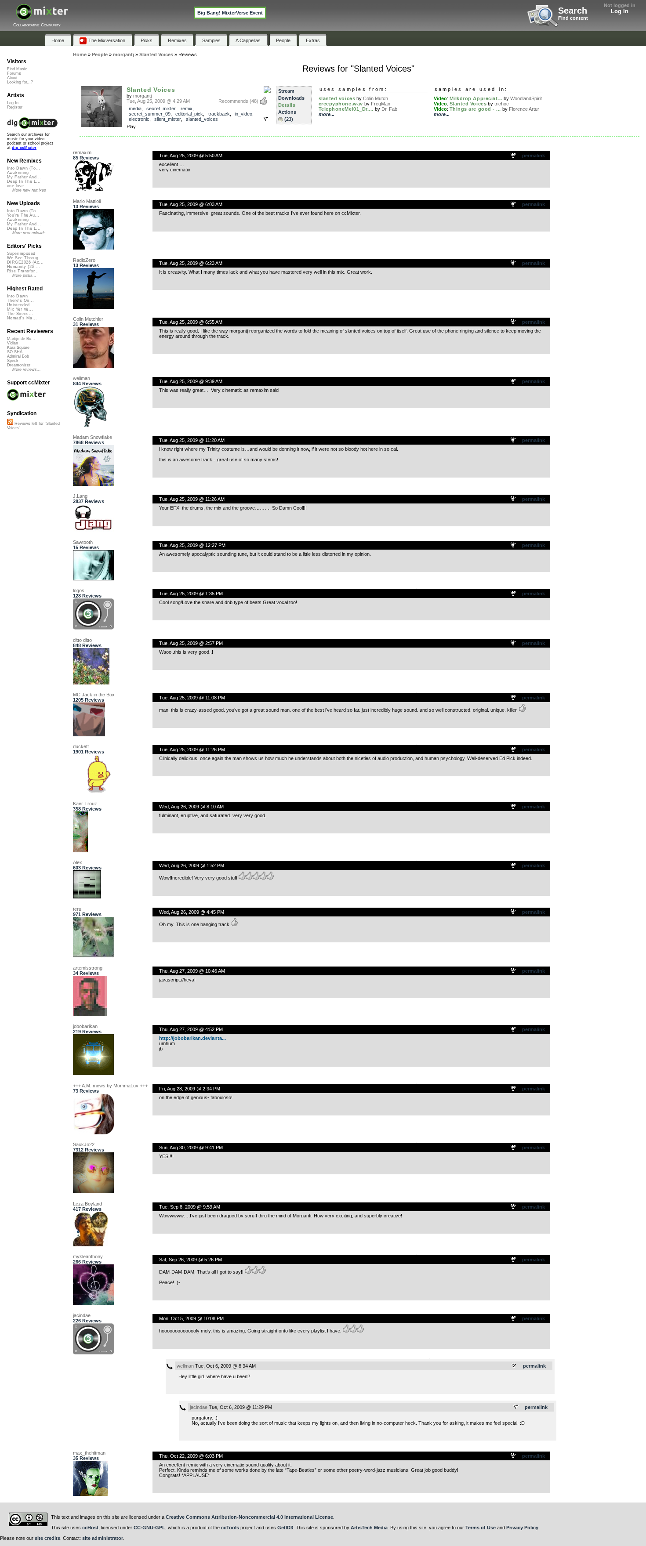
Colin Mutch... (377, 98)
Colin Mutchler (88, 319)
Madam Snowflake (92, 437)
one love (15, 186)
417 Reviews (87, 1209)
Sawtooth (83, 542)
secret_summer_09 (150, 113)
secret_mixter (160, 108)
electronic (139, 119)
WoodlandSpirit (526, 98)
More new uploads (29, 233)
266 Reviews (87, 1261)
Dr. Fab (389, 109)
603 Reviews (87, 867)
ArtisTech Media (369, 1527)
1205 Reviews (88, 699)
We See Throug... (25, 258)
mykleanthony (88, 1256)
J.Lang (80, 496)
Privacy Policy (522, 1527)
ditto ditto (82, 640)
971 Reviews (87, 914)
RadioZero (84, 260)
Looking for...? (20, 82)
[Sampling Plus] (267, 90)
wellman (81, 378)
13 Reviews (86, 206)
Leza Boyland (87, 1203)
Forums (14, 73)
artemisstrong (87, 967)
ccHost (90, 1527)
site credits (47, 1538)
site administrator (102, 1538)
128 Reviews (87, 595)
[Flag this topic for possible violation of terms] (514, 156)
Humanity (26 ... (23, 266)
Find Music (17, 69)
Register (14, 107)
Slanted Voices (151, 89)
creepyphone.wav (341, 103)
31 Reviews (86, 324)
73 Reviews (86, 1090)
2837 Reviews (88, 501)
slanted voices (337, 98)
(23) (288, 119)
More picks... (24, 275)
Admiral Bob (18, 356)
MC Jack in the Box (94, 694)
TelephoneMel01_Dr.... (346, 109)
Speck (12, 360)
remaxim (82, 152)
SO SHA (14, 352)
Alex (77, 862)
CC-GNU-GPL (149, 1527)
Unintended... (20, 305)
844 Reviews (87, 383)
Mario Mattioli (87, 201)
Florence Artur (524, 109)
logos (78, 590)
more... (326, 114)
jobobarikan (85, 1026)
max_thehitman (89, 1452)
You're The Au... (23, 215)
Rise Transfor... (23, 271)
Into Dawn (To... (23, 168)
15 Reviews (86, 547)
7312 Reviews (88, 1149)
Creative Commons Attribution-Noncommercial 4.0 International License (249, 1517)
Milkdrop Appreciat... (476, 98)
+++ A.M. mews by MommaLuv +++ (110, 1085)
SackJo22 (83, 1144)
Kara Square (18, 347)
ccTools (230, 1527)
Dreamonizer (18, 365)
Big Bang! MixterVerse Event (230, 12)
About (12, 78)
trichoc (501, 103)
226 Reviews (87, 1320)
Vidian (12, 343)
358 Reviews (87, 808)
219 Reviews (87, 1031)
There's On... (20, 300)
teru (77, 909)
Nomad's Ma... (22, 318)
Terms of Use (480, 1527)
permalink (533, 155)
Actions (287, 112)
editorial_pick (189, 113)
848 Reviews (87, 645)
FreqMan (380, 103)
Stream (286, 91)
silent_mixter (167, 119)
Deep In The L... (23, 181)
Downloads (291, 98)
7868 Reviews (88, 442)
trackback (219, 113)
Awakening (18, 172)
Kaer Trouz (85, 803)
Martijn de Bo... (21, 339)
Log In (619, 11)
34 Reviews (86, 973)
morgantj (142, 95)
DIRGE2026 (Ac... (25, 262)
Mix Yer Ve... (20, 309)
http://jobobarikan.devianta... (192, 1038)
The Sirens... (20, 313)
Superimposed (21, 253)
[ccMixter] (42, 16)
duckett (81, 746)
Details (287, 105)
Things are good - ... (475, 109)
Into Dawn (17, 296)
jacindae (82, 1315)
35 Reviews (86, 1458)
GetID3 (285, 1527)
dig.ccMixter (24, 147)
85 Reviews (86, 157)
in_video (243, 113)
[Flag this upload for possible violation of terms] (266, 119)
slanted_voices (202, 119)
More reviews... (26, 369)
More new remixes (29, 190)
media (135, 108)
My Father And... (24, 177)
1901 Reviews (88, 751)
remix (186, 108)
